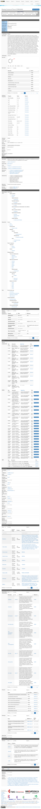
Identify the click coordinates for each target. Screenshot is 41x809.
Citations (13, 743)
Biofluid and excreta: (13, 281)
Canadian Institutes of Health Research (3, 794)
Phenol (9, 516)
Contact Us (37, 1)
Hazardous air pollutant (14, 294)
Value (19, 313)
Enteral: (11, 249)
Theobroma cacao (17, 240)
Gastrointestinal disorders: (16, 212)
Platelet (15, 275)
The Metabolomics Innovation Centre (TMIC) (8, 800)
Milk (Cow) (4, 560)
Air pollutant (12, 291)
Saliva (13, 282)
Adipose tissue (14, 256)
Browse (7, 1)
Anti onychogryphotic (11, 644)
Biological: (11, 229)
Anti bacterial (10, 615)
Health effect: (10, 192)
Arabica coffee (4, 572)
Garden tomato (5, 556)
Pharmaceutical (14, 306)
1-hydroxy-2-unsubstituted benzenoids (16, 170)
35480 (16, 599)
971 (8, 470)
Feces (13, 284)
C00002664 (10, 501)
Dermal (13, 246)
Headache (15, 211)
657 (8, 484)
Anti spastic (10, 682)
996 (8, 477)
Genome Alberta (31, 802)
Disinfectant (16, 303)
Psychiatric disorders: (15, 200)
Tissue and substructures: (14, 253)
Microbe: (13, 231)
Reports (22, 1)
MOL (10, 65)
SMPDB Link (29, 718)
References (34, 14)
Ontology (23, 12)
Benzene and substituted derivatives (16, 171)
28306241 (23, 560)
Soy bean (4, 568)
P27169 (35, 700)
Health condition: (12, 193)
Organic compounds (11, 161)
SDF (13, 65)
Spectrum (31, 348)
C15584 (9, 474)
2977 (9, 496)
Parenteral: (11, 244)
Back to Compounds (36, 9)
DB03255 (9, 487)
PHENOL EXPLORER (25, 572)
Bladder (13, 265)
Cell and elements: (13, 272)
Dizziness (13, 195)
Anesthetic (10, 606)
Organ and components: (14, 259)
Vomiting (15, 214)
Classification (19, 12)
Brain (13, 266)
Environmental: (12, 226)
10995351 (23, 564)
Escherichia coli (18, 234)
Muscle (13, 258)
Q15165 (35, 702)
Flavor (9, 743)
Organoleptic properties (27, 14)
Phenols (9, 165)
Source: (9, 222)
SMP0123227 (29, 727)
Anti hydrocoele (10, 624)
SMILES (18, 65)
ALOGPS (26, 98)
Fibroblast (15, 279)
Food (10, 223)
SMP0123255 (29, 721)
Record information (5, 12)
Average (18, 530)
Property (9, 313)
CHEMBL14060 (10, 472)
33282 (16, 615)
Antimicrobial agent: (15, 302)
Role (3, 290)
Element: (13, 273)
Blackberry (4, 538)
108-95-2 (9, 510)
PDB (15, 65)
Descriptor (10, 594)
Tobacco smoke (14, 228)
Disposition (4, 222)
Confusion (15, 202)
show (8, 768)
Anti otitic (9, 653)
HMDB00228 (10, 488)
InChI (21, 65)
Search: (27, 68)
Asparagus (4, 578)
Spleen (13, 263)
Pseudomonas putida (19, 237)
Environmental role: (11, 290)
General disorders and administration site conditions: (21, 206)
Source (32, 70)
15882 (9, 482)
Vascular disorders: (15, 197)
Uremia (13, 196)
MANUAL (23, 552)
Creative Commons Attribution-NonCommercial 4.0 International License (28, 806)
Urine (13, 285)
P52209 (35, 694)
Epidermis (13, 255)
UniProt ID (35, 692)
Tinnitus (15, 205)
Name (9, 692)
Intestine (13, 261)
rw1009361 (10, 512)
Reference (28, 313)
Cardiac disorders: (15, 218)
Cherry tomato (4, 552)
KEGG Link (35, 719)
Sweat (13, 288)
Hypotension (16, 199)
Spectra (36, 12)
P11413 (35, 698)
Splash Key (22, 344)
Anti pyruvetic (10, 661)
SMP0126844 (29, 723)
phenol (9, 746)
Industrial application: (11, 297)
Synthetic (11, 225)
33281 (16, 673)
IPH (8, 503)
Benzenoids (10, 163)
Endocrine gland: (15, 269)
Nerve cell (15, 278)
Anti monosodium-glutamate (10, 632)
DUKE (35, 599)
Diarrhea (15, 216)
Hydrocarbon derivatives (14, 173)
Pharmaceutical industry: (14, 305)
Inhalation (13, 247)
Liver (13, 267)
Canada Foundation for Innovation (3, 797)
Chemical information (12, 12)
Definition (20, 594)
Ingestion (13, 250)
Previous (22, 93)
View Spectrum (36, 345)
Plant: (13, 238)
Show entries (12, 68)
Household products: (13, 300)
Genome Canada (25, 802)
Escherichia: (16, 232)
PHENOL (14, 188)
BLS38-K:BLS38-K (11, 490)
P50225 (35, 706)
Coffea (15, 241)
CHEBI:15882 (15, 187)
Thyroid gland (16, 270)
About (32, 1)
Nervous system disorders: (16, 209)
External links (5, 14)
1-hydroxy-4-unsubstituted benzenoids (14, 166)
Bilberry (3, 584)
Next (37, 93)
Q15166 (35, 704)
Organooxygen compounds (14, 172)
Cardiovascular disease (18, 219)
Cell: (12, 276)
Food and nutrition (13, 299)
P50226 (35, 708)
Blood (13, 286)
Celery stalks (4, 546)
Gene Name (30, 692)
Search (12, 1)
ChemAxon (27, 102)
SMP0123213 (29, 730)
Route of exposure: (11, 243)
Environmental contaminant (14, 293)
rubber (9, 760)
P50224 (35, 710)
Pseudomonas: (16, 235)
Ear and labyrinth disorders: (16, 203)
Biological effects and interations (18, 14)
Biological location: (11, 252)
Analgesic (9, 599)
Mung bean (4, 564)
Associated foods (10, 14)
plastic (9, 756)
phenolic (9, 751)
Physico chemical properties (29, 12)
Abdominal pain (16, 215)
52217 (16, 653)
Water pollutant (12, 296)
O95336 (35, 696)
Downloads (18, 1)
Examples (27, 1)
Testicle (13, 262)
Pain (14, 208)
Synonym (9, 70)
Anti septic (10, 673)
